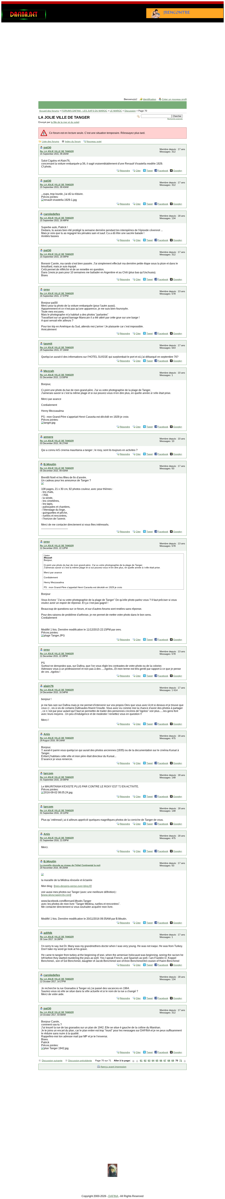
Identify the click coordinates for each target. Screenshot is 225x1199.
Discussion (130, 111)
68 (169, 1060)
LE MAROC (116, 111)
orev (46, 289)
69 (172, 1060)
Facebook (163, 170)
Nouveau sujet (93, 141)
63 (149, 1060)
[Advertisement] (112, 50)
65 (157, 1060)
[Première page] (133, 1060)
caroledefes (51, 214)
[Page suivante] (184, 1060)
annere (48, 437)
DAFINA (113, 1196)
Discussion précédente (80, 1060)
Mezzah (48, 371)
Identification (149, 99)
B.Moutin (49, 464)
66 (161, 1060)
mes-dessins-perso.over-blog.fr (73, 886)
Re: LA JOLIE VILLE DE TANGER (57, 151)
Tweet (149, 170)
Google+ (177, 170)
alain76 (48, 686)
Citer (138, 170)
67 (165, 1060)
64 (153, 1060)
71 (180, 1060)
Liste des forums (50, 141)
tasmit (47, 343)
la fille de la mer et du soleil (65, 122)
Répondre (125, 170)
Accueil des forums (49, 111)
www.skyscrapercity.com (56, 895)
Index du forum (73, 141)
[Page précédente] (137, 1060)
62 (145, 1060)
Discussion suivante (52, 1060)
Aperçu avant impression (113, 1066)
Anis (46, 734)
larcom (48, 773)
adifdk (47, 933)
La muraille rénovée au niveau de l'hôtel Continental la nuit (70, 865)
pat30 (47, 147)
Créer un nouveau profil (174, 99)
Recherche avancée (175, 119)
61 (141, 1060)
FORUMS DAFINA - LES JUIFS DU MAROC (84, 111)
